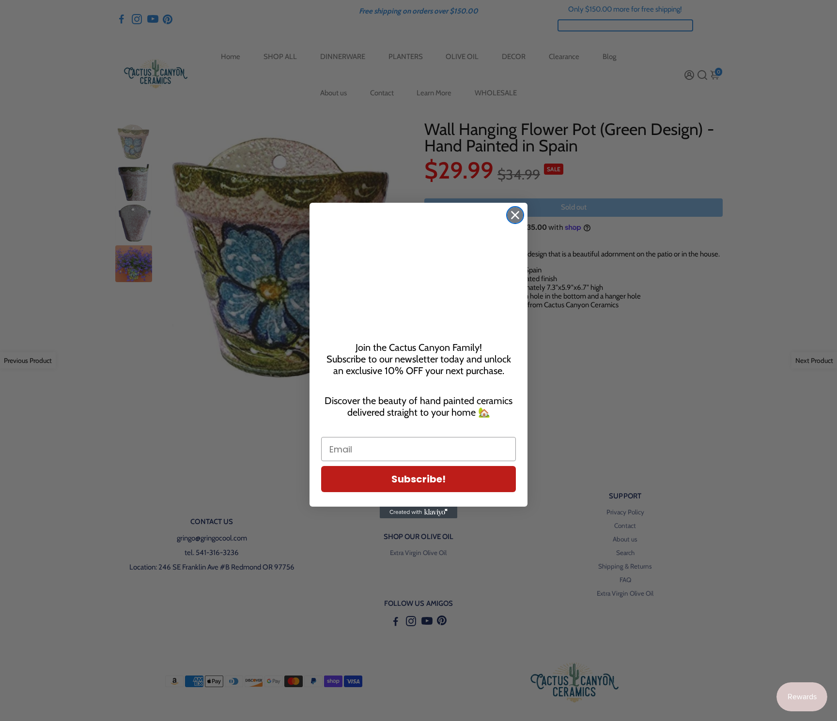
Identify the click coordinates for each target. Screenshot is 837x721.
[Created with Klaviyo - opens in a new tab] (418, 512)
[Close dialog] (515, 215)
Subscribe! (418, 479)
